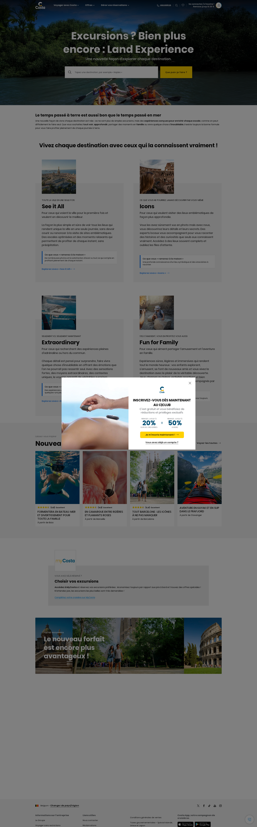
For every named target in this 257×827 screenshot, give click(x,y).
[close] (190, 383)
